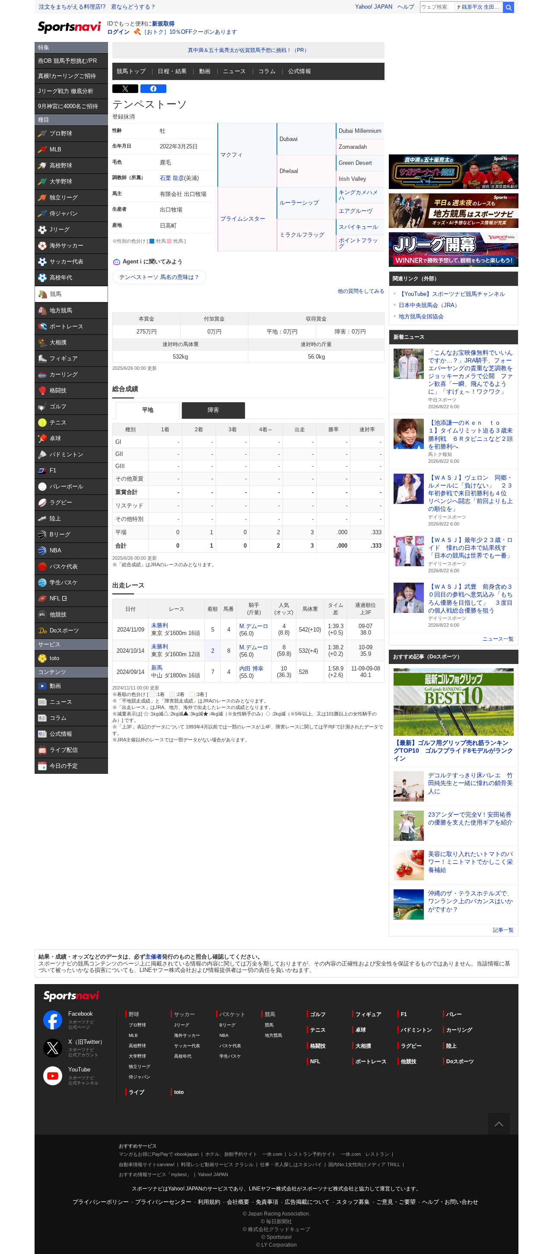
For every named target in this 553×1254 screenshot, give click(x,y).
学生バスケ (230, 1056)
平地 (147, 410)
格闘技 (318, 1046)
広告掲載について (307, 1202)
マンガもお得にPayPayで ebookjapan (159, 1154)
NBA (224, 1035)
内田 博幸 (251, 668)
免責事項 (267, 1202)
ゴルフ (318, 1014)
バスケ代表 (230, 1045)
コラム (267, 71)
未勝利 (159, 625)
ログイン (118, 32)
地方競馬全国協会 (421, 316)
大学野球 (137, 1056)
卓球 (361, 1030)
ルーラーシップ (299, 202)
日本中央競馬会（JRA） (429, 305)
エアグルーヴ (355, 211)
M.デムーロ (253, 626)
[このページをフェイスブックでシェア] (153, 88)
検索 (508, 7)
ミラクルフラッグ (302, 234)
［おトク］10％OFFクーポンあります (189, 32)
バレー (454, 1014)
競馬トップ (131, 71)
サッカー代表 (187, 1045)
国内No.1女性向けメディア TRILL (364, 1164)
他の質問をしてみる (361, 291)
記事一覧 (503, 930)
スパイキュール (358, 227)
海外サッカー (187, 1035)
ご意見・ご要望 (396, 1202)
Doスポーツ (460, 1061)
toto (179, 1092)
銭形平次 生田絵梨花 (482, 7)
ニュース (234, 71)
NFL (315, 1061)
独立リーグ (139, 1066)
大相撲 (363, 1046)
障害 (213, 410)
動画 (205, 71)
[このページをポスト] (125, 88)
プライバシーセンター (163, 1202)
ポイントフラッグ (358, 243)
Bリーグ (227, 1025)
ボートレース (371, 1061)
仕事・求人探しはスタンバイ (291, 1164)
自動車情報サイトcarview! (147, 1164)
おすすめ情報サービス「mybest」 (155, 1174)
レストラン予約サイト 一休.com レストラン (339, 1154)
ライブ (136, 1092)
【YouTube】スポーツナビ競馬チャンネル (452, 294)
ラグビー (411, 1046)
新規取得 (163, 23)
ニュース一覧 (498, 639)
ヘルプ (405, 6)
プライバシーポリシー (101, 1202)
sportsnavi (71, 996)
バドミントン (416, 1030)
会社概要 (238, 1202)
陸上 (451, 1046)
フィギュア (368, 1014)
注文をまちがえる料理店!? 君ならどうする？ (97, 6)
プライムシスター (242, 218)
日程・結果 (172, 71)
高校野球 (137, 1045)
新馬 (156, 667)
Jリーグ (181, 1025)
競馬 (269, 1025)
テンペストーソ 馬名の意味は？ (159, 277)
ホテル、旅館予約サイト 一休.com (243, 1154)
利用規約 (209, 1202)
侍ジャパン (139, 1076)
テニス (318, 1030)
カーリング (459, 1030)
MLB (133, 1035)
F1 (404, 1014)
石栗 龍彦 (172, 178)
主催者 (153, 956)
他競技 (408, 1061)
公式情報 (299, 71)
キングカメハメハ (358, 195)
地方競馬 (273, 1035)
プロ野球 (137, 1025)
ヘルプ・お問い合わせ (450, 1202)
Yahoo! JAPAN (373, 6)
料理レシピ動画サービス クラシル (217, 1164)
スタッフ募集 (353, 1202)
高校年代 (182, 1056)
